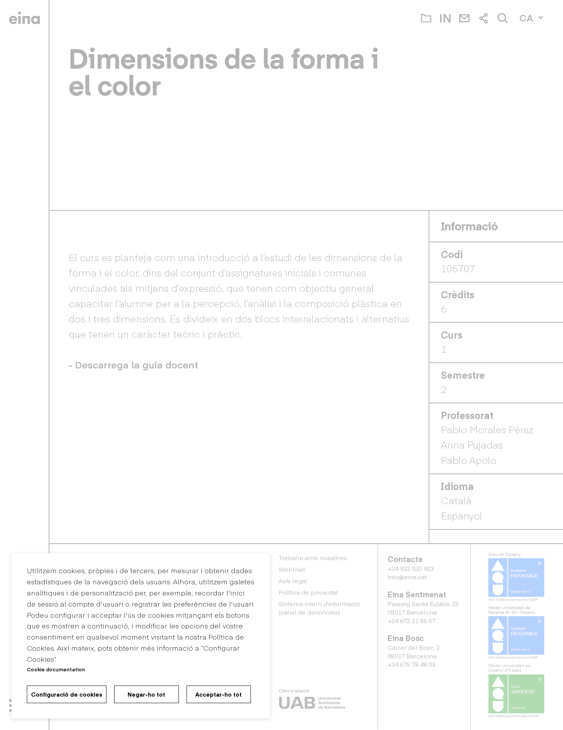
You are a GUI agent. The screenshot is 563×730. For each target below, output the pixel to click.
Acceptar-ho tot (218, 694)
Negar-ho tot (146, 694)
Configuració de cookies (66, 694)
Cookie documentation (56, 669)
